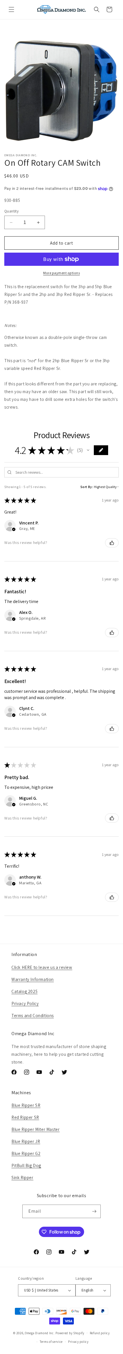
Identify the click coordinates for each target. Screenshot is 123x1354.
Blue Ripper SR (25, 1105)
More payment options (61, 273)
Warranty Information (32, 979)
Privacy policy (78, 1342)
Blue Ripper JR (25, 1141)
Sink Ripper (22, 1177)
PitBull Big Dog (26, 1165)
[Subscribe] (94, 1211)
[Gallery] (61, 90)
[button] (11, 9)
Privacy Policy (25, 1003)
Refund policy (100, 1333)
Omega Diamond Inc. (40, 1333)
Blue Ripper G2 (25, 1153)
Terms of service (51, 1342)
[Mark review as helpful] (112, 542)
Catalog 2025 (24, 991)
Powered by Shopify (69, 1333)
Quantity (11, 211)
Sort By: (86, 487)
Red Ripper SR (25, 1117)
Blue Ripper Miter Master (35, 1129)
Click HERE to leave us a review (41, 967)
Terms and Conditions (32, 1015)
